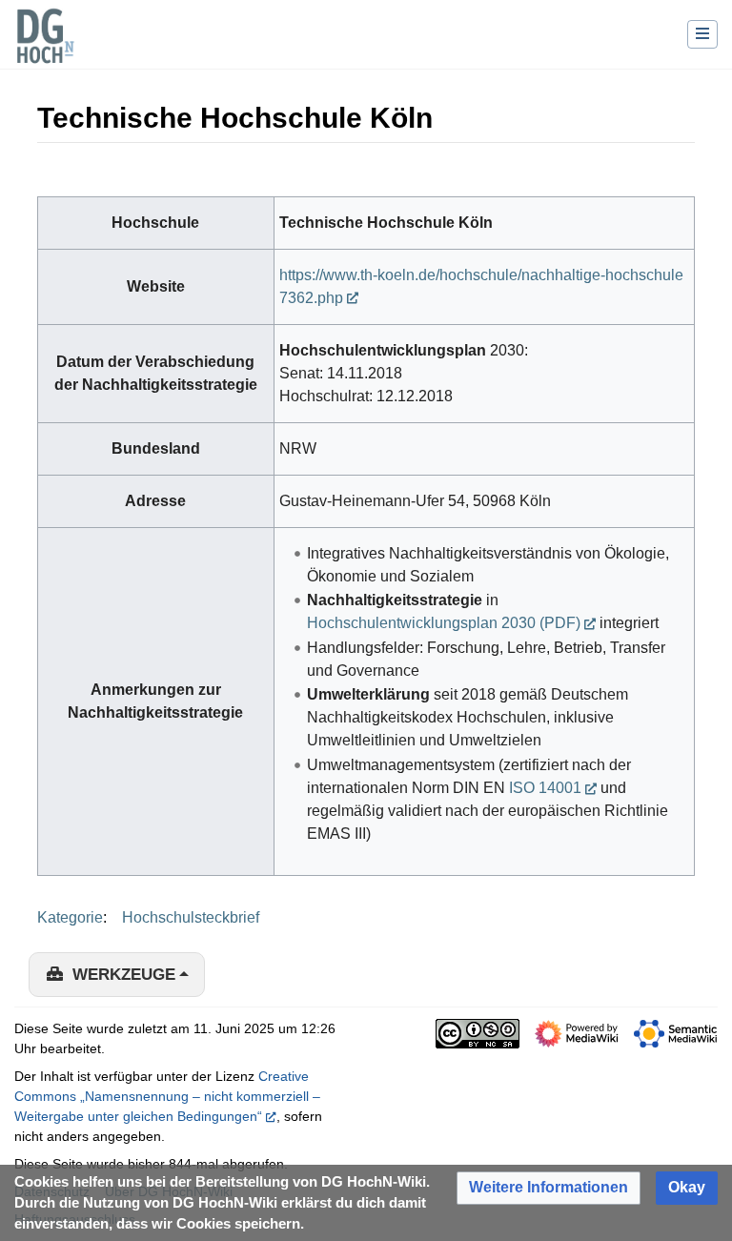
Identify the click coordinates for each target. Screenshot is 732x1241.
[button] (548, 1188)
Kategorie (70, 917)
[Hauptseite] (44, 47)
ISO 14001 (545, 788)
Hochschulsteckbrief (190, 917)
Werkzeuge (123, 975)
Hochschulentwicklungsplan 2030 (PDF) (443, 623)
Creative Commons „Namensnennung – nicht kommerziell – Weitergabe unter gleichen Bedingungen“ (167, 1096)
